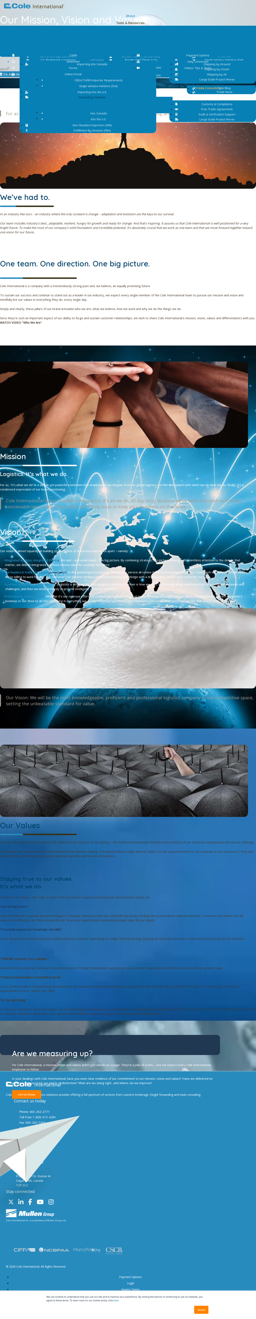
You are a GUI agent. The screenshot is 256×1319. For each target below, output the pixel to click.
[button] (90, 97)
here (116, 1300)
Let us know (26, 1094)
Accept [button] (201, 1309)
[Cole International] (34, 7)
